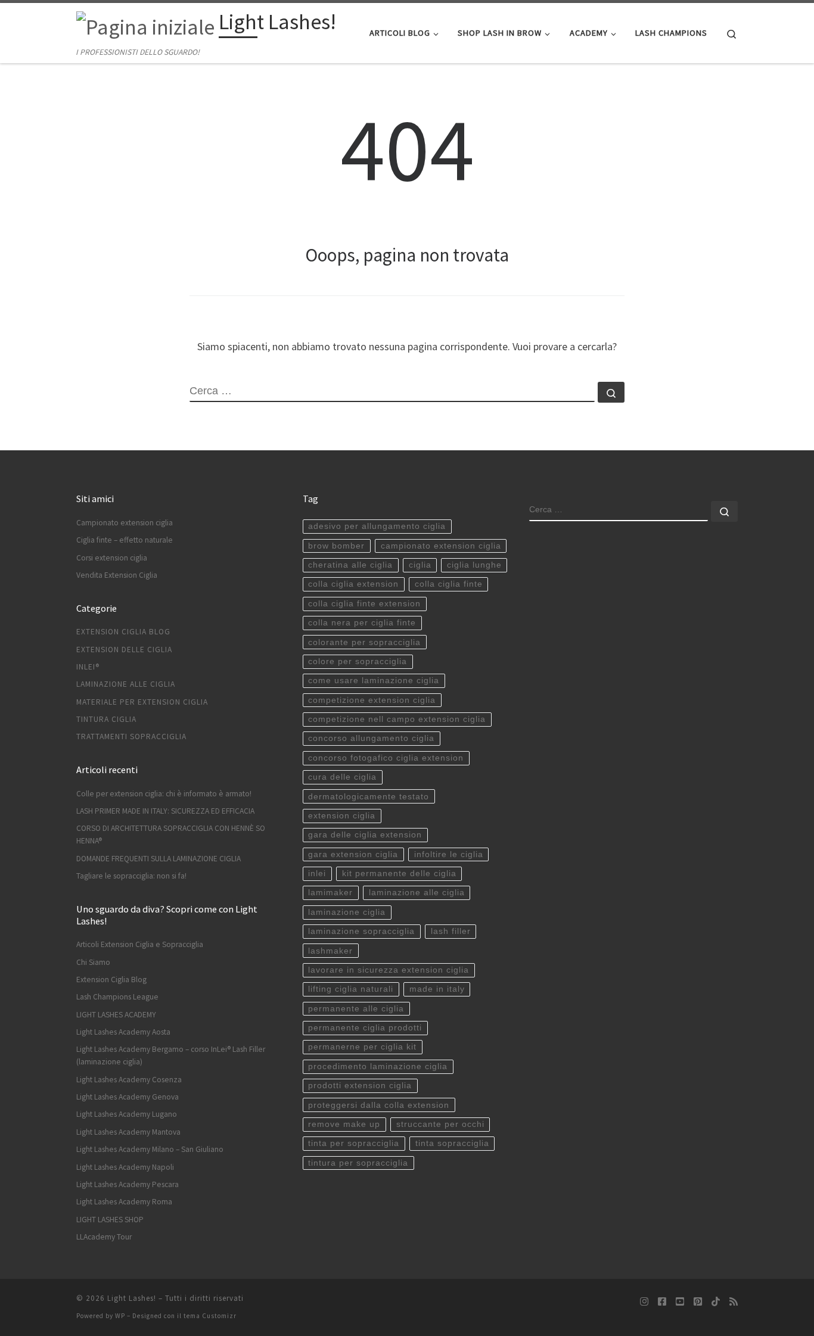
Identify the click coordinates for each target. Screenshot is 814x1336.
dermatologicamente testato (368, 796)
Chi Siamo (93, 962)
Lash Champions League (117, 997)
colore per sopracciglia (357, 661)
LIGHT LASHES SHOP (110, 1219)
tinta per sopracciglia (353, 1143)
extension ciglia (341, 815)
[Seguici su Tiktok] (716, 1301)
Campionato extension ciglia (124, 523)
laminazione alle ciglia (417, 892)
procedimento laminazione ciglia (378, 1066)
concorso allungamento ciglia (371, 738)
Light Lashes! (131, 1298)
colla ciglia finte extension (364, 603)
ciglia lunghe (474, 564)
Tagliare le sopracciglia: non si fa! (131, 876)
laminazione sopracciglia (361, 931)
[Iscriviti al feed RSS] (733, 1301)
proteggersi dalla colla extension (378, 1105)
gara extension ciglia (353, 854)
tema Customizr (210, 1316)
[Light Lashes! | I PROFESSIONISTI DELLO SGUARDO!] (145, 24)
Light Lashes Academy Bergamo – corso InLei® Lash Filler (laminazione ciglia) (170, 1055)
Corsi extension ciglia (111, 558)
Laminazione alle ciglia (125, 684)
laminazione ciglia (347, 912)
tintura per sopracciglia (358, 1163)
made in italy (437, 989)
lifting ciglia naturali (350, 989)
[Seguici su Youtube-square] (680, 1301)
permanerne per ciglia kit (362, 1046)
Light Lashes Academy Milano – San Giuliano (149, 1149)
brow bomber (336, 545)
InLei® (88, 667)
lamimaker (330, 892)
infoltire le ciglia (448, 854)
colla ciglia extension (353, 584)
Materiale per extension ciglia (142, 702)
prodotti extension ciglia (360, 1085)
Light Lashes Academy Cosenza (129, 1080)
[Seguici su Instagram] (644, 1301)
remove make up (344, 1124)
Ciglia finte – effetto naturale (124, 540)
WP (120, 1316)
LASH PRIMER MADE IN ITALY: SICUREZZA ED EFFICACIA (165, 811)
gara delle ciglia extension (365, 834)
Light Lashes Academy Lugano (126, 1114)
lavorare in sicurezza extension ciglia (388, 970)
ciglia (420, 564)
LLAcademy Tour (104, 1237)
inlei (317, 873)
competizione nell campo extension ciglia (397, 719)
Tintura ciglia (106, 719)
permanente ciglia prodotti (365, 1027)
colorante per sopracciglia (364, 642)
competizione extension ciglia (372, 700)
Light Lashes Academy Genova (127, 1097)
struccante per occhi (440, 1124)
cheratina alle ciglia (350, 564)
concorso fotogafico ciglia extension (386, 757)
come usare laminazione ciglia (373, 680)
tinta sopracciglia (452, 1143)
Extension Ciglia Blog (123, 632)
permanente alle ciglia (356, 1008)
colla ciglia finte (449, 584)
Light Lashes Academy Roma (124, 1202)
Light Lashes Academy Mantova (128, 1132)
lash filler (451, 931)
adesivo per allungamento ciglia (377, 526)
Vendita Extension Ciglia (116, 575)
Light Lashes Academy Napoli (125, 1167)
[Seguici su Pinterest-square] (698, 1301)
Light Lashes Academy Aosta (123, 1032)
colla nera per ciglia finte (362, 622)
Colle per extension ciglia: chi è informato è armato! (163, 794)
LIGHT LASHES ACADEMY (116, 1015)
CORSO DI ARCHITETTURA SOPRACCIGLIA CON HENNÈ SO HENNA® (170, 834)
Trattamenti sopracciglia (131, 736)
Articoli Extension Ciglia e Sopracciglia (139, 944)
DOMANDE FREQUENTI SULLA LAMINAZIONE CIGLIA (158, 859)
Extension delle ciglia (124, 649)
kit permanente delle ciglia (399, 873)
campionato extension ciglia (441, 545)
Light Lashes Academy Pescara (127, 1184)
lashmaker (330, 950)
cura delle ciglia (342, 777)
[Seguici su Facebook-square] (662, 1301)
